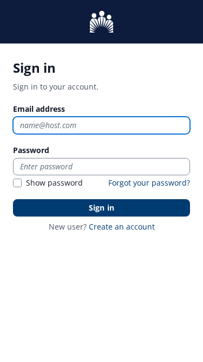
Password (31, 150)
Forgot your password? (149, 182)
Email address (39, 109)
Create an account (122, 226)
